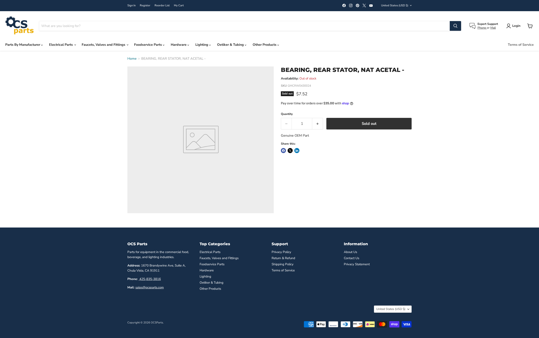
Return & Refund (283, 258)
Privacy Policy (281, 252)
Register (145, 5)
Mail (493, 28)
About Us (350, 252)
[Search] (455, 26)
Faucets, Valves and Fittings (104, 44)
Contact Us (351, 258)
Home (132, 59)
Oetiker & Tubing (231, 44)
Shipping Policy (283, 264)
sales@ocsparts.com (149, 287)
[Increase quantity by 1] (317, 123)
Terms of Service (521, 44)
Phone (482, 28)
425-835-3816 (150, 279)
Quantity (287, 114)
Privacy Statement (357, 264)
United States (394, 5)
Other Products (265, 44)
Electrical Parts (61, 44)
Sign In (131, 5)
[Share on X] (290, 150)
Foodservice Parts (148, 44)
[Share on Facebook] (283, 150)
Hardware (179, 44)
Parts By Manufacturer (23, 44)
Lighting (202, 44)
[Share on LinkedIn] (296, 150)
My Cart (179, 5)
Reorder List (162, 5)
